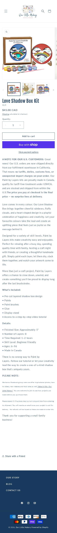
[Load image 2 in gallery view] (28, 89)
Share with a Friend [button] (15, 456)
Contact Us (13, 490)
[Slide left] (3, 90)
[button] (6, 11)
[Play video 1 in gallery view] (42, 89)
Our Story (12, 478)
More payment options (28, 152)
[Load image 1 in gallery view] (13, 89)
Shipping (5, 114)
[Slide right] (53, 90)
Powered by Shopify (39, 527)
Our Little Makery (23, 527)
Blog (9, 484)
